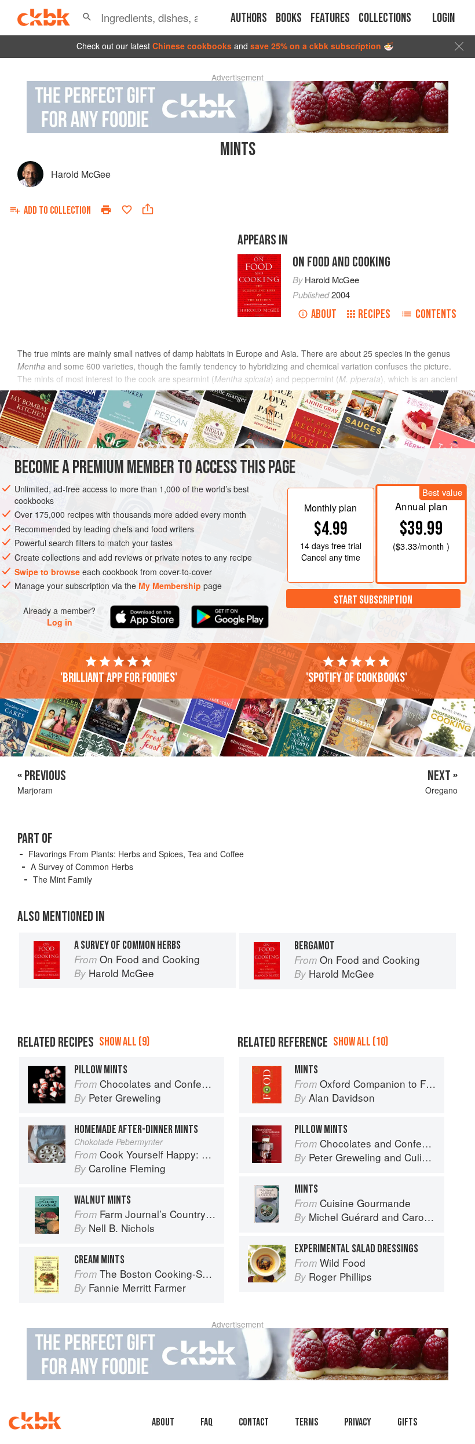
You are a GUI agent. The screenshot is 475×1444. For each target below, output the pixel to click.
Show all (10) (360, 1041)
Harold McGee (81, 174)
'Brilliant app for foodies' (118, 678)
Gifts (407, 1422)
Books (289, 18)
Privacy (357, 1422)
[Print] (106, 209)
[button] (87, 17)
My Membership (169, 585)
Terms (306, 1422)
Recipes (374, 314)
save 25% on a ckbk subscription (315, 46)
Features (330, 18)
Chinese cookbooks (192, 46)
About (324, 314)
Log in (59, 622)
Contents (435, 314)
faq (206, 1422)
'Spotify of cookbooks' (356, 678)
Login (443, 18)
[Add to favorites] (126, 209)
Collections (385, 18)
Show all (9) (124, 1041)
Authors (249, 18)
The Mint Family (62, 879)
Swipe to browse (47, 571)
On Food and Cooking (341, 262)
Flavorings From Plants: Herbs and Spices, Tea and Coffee (136, 854)
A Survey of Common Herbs (82, 866)
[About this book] (259, 259)
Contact (254, 1422)
